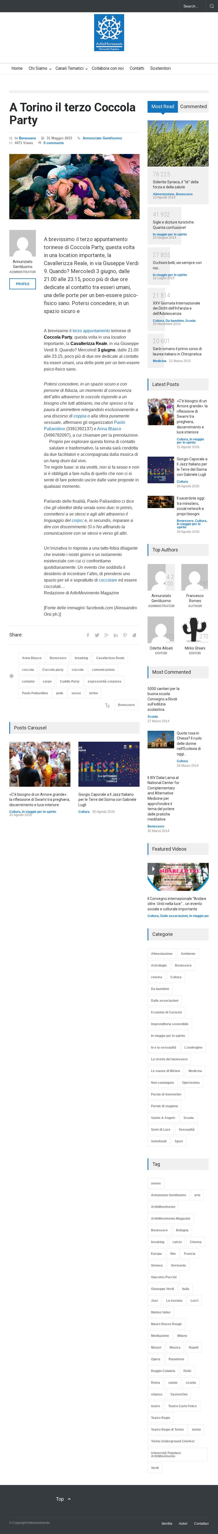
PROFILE (23, 284)
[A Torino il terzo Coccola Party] (74, 186)
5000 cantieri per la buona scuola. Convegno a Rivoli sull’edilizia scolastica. (163, 699)
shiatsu (156, 1394)
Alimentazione (163, 194)
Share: (16, 634)
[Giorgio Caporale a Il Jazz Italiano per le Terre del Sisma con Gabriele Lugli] (109, 764)
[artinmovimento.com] (109, 42)
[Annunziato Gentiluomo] (22, 243)
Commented (193, 106)
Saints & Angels (163, 1118)
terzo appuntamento (91, 330)
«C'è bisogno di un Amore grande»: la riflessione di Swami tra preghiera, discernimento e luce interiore (39, 799)
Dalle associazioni (174, 916)
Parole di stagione (164, 1106)
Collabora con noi (108, 68)
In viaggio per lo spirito (39, 812)
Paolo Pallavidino (35, 693)
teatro (155, 1406)
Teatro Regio (160, 1418)
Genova (157, 1265)
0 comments (54, 143)
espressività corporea (104, 681)
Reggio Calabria (163, 1371)
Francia (189, 1254)
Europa (156, 1254)
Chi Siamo (38, 68)
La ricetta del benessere (169, 1059)
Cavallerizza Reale (110, 658)
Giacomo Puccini (164, 1277)
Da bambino (175, 321)
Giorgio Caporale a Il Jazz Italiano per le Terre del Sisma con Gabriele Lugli (107, 799)
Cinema (196, 1242)
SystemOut (178, 1394)
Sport (179, 1141)
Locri (194, 1300)
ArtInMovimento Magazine (170, 1218)
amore (156, 1183)
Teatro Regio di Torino (167, 1429)
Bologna (182, 1230)
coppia (80, 416)
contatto (28, 681)
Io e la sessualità (163, 1047)
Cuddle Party (69, 681)
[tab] (163, 108)
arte (197, 1195)
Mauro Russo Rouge (166, 1324)
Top (60, 1499)
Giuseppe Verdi (162, 1289)
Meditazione (160, 1336)
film (173, 1254)
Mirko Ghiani (195, 648)
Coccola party (53, 670)
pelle (59, 693)
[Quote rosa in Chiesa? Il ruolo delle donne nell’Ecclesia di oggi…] (161, 739)
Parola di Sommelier (166, 1094)
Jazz (154, 1300)
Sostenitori (160, 68)
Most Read (163, 106)
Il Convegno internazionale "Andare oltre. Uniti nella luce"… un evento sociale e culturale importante (177, 903)
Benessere (27, 138)
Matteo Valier (161, 1312)
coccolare (108, 580)
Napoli (193, 1347)
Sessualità (187, 1129)
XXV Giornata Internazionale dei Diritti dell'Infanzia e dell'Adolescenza (176, 308)
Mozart (156, 1347)
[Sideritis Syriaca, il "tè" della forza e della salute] (178, 143)
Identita (167, 1523)
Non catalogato (162, 1083)
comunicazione (103, 670)
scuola (191, 1383)
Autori (183, 1523)
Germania (178, 1265)
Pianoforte (176, 1359)
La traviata (174, 1300)
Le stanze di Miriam (165, 1071)
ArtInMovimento (163, 1207)
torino (93, 693)
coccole (78, 670)
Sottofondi (158, 1141)
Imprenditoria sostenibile (169, 1024)
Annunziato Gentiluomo (102, 138)
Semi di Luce (160, 1129)
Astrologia (159, 965)
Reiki (187, 1371)
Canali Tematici (69, 68)
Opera (155, 1359)
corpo (77, 520)
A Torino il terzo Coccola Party (72, 113)
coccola (28, 670)
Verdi (155, 1468)
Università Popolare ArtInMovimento (166, 1454)
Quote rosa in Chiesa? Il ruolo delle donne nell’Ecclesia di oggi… (189, 743)
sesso (76, 693)
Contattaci (201, 1523)
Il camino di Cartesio (166, 1012)
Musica (175, 1347)
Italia (185, 1289)
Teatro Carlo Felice (182, 1406)
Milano (182, 1336)
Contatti (137, 68)
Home (17, 68)
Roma (155, 1383)
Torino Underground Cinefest (173, 1441)
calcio (177, 1242)
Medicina (159, 361)
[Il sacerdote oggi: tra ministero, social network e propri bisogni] (161, 502)
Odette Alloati (161, 648)
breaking (81, 658)
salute (173, 1383)
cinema (156, 977)
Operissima (191, 1083)
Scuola (190, 321)
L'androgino (193, 1047)
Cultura (14, 812)
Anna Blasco (109, 429)
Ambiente (188, 954)
